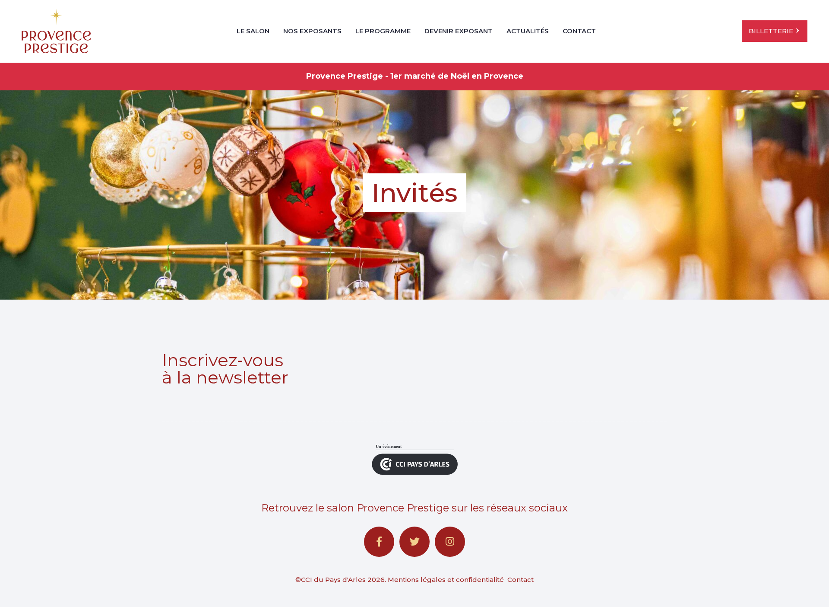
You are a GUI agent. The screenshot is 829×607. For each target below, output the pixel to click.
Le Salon (253, 31)
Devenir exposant (458, 31)
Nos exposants (312, 31)
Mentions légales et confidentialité (446, 579)
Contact (579, 31)
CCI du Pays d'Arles (333, 579)
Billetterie (771, 31)
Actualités (527, 31)
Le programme (383, 31)
